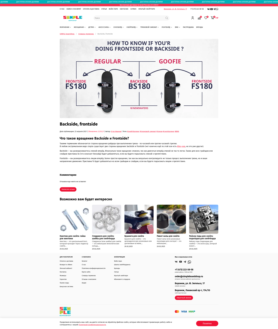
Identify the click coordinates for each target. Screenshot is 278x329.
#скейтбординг (133, 131)
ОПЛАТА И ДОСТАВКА (91, 9)
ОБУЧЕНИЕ (124, 9)
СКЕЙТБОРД (131, 27)
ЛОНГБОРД (166, 27)
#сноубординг (168, 131)
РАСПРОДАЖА (188, 27)
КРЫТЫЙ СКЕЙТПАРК (146, 9)
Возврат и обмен (66, 265)
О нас (84, 265)
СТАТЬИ (104, 9)
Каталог (84, 261)
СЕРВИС (133, 9)
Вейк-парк (118, 261)
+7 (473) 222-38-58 (197, 9)
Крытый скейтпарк (121, 276)
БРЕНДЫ (199, 27)
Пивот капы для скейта (168, 236)
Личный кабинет (66, 268)
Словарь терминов (89, 276)
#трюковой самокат (148, 131)
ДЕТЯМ (91, 27)
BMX (176, 27)
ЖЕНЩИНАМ (79, 27)
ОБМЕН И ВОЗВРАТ (73, 9)
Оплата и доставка (66, 261)
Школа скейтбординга (122, 265)
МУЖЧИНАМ (64, 27)
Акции (84, 283)
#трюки (159, 131)
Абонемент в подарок (122, 279)
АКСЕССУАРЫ (103, 27)
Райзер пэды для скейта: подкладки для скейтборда (202, 237)
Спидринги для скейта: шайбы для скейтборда (103, 237)
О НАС (62, 9)
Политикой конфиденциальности (92, 325)
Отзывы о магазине (89, 279)
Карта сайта (86, 272)
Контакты (63, 272)
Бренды (117, 268)
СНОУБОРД (117, 27)
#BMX (177, 131)
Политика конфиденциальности (93, 268)
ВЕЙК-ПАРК (113, 9)
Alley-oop (181, 146)
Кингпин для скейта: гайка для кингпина (73, 237)
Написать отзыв (68, 189)
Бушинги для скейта (134, 236)
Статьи (116, 272)
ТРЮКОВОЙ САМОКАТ (148, 27)
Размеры (63, 276)
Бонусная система (66, 286)
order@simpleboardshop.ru (189, 276)
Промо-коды (64, 283)
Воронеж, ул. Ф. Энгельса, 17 (175, 9)
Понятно (207, 323)
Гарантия (63, 279)
